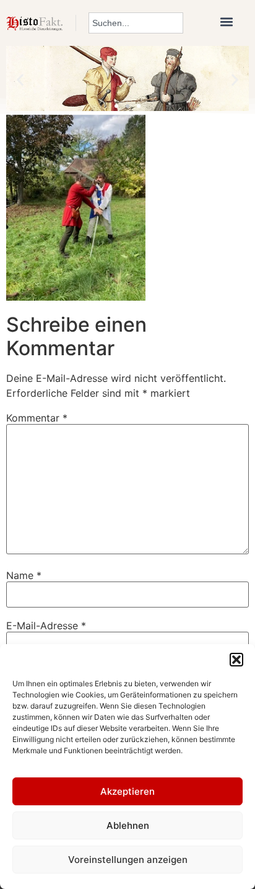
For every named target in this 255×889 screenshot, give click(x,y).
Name (23, 575)
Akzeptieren (127, 791)
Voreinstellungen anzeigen (128, 859)
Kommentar (36, 418)
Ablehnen (127, 825)
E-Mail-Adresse (46, 625)
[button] (236, 659)
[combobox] (136, 22)
